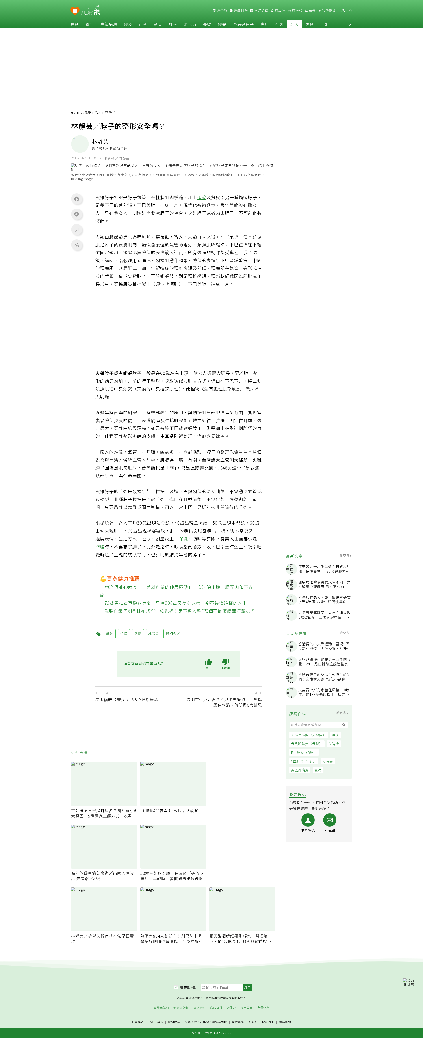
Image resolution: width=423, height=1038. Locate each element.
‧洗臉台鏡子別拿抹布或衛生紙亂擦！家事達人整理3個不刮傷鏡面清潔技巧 (177, 611)
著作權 (204, 1022)
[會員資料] (343, 11)
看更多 (345, 555)
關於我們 (268, 1022)
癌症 (264, 24)
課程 (173, 24)
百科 (143, 24)
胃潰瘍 (327, 761)
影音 (158, 24)
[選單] (350, 11)
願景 (312, 11)
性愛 (279, 24)
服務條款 (191, 1022)
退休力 (190, 24)
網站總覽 (285, 1022)
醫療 (128, 24)
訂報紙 (253, 1022)
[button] (349, 24)
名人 (294, 24)
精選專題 (199, 1007)
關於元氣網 (161, 1007)
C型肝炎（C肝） (304, 761)
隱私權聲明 (219, 1022)
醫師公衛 (173, 633)
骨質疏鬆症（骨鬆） (307, 743)
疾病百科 (216, 1007)
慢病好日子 (243, 24)
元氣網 (86, 112)
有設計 (279, 11)
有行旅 (296, 11)
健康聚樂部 (181, 1007)
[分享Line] (76, 214)
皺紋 (201, 197)
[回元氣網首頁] (90, 11)
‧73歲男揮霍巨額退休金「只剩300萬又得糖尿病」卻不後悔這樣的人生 (173, 603)
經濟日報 (240, 11)
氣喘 (317, 770)
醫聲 (222, 24)
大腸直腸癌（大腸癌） (308, 735)
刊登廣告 (138, 1022)
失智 (207, 24)
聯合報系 (238, 1022)
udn (74, 112)
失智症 (333, 743)
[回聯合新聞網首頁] (75, 11)
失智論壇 (108, 24)
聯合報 (221, 11)
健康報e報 (188, 987)
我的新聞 (328, 11)
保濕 (183, 538)
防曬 (100, 546)
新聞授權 (174, 1022)
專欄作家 (263, 1007)
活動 (324, 24)
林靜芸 (153, 633)
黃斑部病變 (300, 770)
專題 (309, 24)
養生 (89, 24)
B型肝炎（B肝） (304, 752)
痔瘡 (335, 735)
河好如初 (260, 11)
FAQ (151, 1022)
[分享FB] (76, 198)
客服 (160, 1022)
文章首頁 (246, 1007)
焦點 (74, 24)
